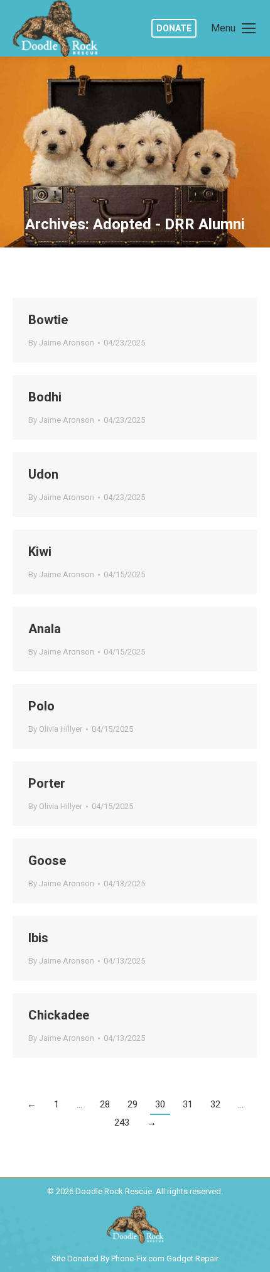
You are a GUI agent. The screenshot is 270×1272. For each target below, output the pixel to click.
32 (215, 1104)
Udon (43, 474)
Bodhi (45, 397)
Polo (41, 706)
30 (160, 1104)
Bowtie (48, 319)
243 (121, 1122)
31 (188, 1104)
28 (105, 1104)
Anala (44, 628)
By (61, 342)
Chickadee (58, 1015)
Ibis (38, 937)
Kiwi (39, 551)
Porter (46, 783)
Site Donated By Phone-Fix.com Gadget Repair (135, 1258)
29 (132, 1104)
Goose (47, 860)
